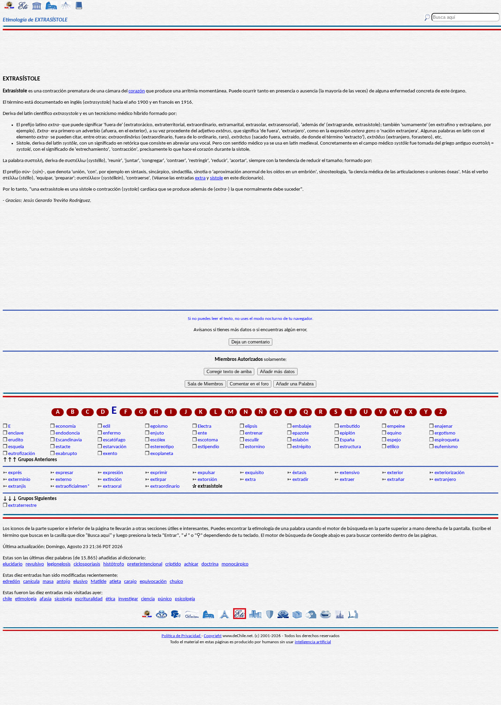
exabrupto (66, 453)
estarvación (114, 447)
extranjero (445, 479)
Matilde (98, 581)
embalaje (301, 426)
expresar (64, 472)
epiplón (347, 433)
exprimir (158, 472)
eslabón (300, 440)
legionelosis (59, 564)
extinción (112, 479)
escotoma (208, 440)
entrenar (254, 433)
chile (7, 599)
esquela (16, 447)
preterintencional (144, 564)
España (347, 440)
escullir (252, 440)
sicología (63, 599)
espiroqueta (447, 440)
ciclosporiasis (87, 564)
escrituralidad (89, 599)
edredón (11, 581)
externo (64, 479)
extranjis (17, 486)
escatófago (114, 440)
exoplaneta (161, 453)
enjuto (157, 433)
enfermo (112, 433)
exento (110, 453)
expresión (113, 472)
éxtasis (299, 472)
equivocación (153, 581)
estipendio (208, 447)
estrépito (301, 447)
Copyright (213, 636)
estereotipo (162, 447)
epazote (300, 433)
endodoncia (68, 433)
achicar (191, 564)
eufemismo (446, 447)
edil (106, 426)
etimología (25, 599)
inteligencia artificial (313, 642)
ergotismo (445, 433)
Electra (204, 426)
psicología (185, 599)
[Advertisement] (250, 51)
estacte (63, 447)
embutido (350, 426)
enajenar (444, 426)
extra (200, 178)
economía (66, 426)
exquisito (254, 472)
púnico (165, 599)
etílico (393, 447)
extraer (347, 479)
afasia (45, 599)
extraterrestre (22, 505)
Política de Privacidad (181, 636)
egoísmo (159, 426)
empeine (396, 426)
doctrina (209, 564)
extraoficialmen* (73, 486)
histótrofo (113, 564)
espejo (394, 440)
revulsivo (35, 564)
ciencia (148, 599)
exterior (395, 472)
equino (394, 433)
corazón (136, 91)
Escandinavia (69, 440)
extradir (300, 479)
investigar (128, 599)
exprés (15, 472)
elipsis (251, 426)
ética (110, 599)
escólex (157, 440)
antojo (63, 581)
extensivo (350, 472)
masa (48, 581)
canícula (31, 581)
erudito (15, 440)
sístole (216, 178)
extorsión (207, 479)
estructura (350, 447)
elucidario (12, 564)
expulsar (206, 472)
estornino (255, 447)
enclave (16, 433)
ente (202, 433)
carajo (130, 581)
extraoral (112, 486)
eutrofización (21, 453)
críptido (173, 564)
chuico (176, 581)
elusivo (80, 581)
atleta (115, 581)
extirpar (158, 479)
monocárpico (235, 564)
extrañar (396, 479)
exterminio (19, 479)
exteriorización (450, 472)
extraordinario (165, 486)
